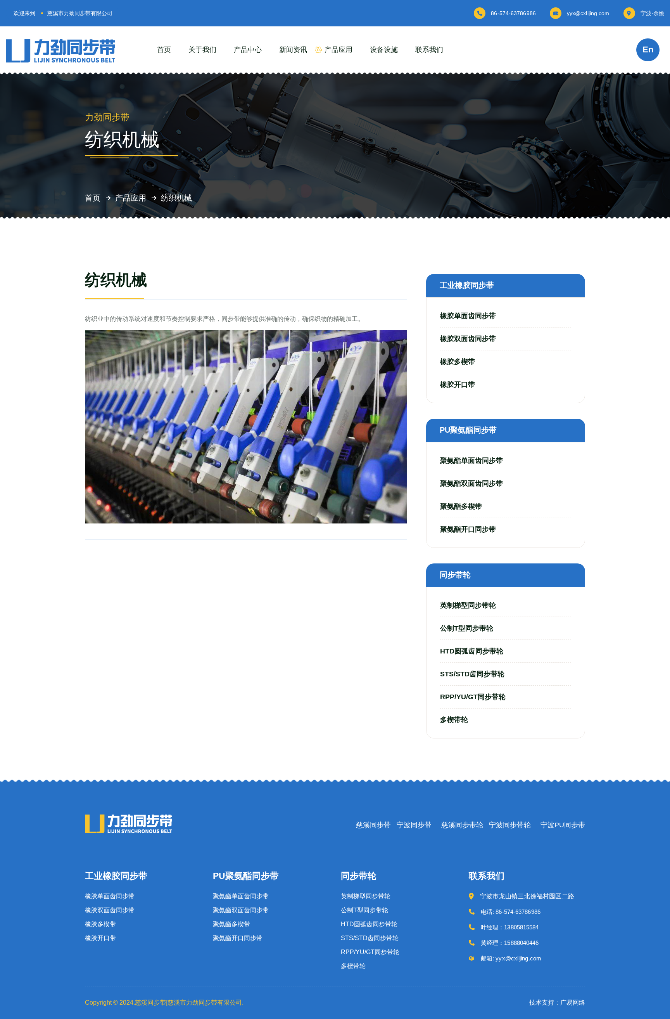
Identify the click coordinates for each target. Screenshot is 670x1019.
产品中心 (248, 50)
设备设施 (384, 50)
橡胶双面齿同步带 (468, 339)
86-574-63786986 (513, 13)
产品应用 (338, 50)
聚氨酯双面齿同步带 (471, 483)
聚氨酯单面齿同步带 (471, 460)
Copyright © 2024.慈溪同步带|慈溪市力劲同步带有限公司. (164, 1002)
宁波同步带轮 (510, 825)
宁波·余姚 (653, 13)
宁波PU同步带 (562, 825)
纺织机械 (176, 198)
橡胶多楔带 (457, 362)
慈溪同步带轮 (462, 825)
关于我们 (202, 50)
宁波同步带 (414, 825)
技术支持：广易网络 (557, 1002)
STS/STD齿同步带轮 (472, 674)
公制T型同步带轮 (466, 628)
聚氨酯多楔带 (461, 506)
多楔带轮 (454, 719)
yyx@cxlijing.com (588, 13)
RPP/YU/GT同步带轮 (473, 697)
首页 (164, 50)
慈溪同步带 (373, 825)
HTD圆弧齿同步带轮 (471, 651)
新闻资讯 (293, 50)
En (647, 49)
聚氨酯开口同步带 (468, 529)
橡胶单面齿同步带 (468, 316)
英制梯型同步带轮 (468, 605)
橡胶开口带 (457, 384)
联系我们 (429, 50)
